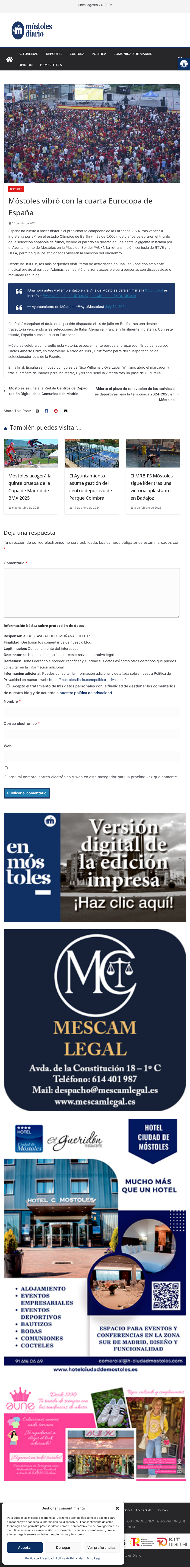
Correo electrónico (22, 723)
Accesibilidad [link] (144, 1510)
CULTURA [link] (77, 54)
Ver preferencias (101, 1547)
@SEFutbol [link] (154, 290)
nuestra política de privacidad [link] (86, 692)
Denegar (63, 1547)
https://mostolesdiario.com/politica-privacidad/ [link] (87, 679)
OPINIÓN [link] (26, 65)
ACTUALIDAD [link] (28, 54)
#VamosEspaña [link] (55, 296)
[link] (184, 64)
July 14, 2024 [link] (116, 306)
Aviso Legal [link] (93, 1558)
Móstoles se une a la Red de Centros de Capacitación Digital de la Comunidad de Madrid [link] (48, 391)
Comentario (16, 563)
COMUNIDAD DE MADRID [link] (133, 54)
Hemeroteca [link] (51, 65)
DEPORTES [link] (54, 54)
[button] (117, 1508)
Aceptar (25, 1547)
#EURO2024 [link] (78, 296)
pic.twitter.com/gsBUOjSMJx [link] (112, 296)
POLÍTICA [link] (99, 54)
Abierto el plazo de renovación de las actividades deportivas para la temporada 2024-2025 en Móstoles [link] (134, 394)
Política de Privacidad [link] (39, 1558)
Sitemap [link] (162, 1510)
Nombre (12, 701)
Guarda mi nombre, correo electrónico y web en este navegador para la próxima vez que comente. (91, 776)
